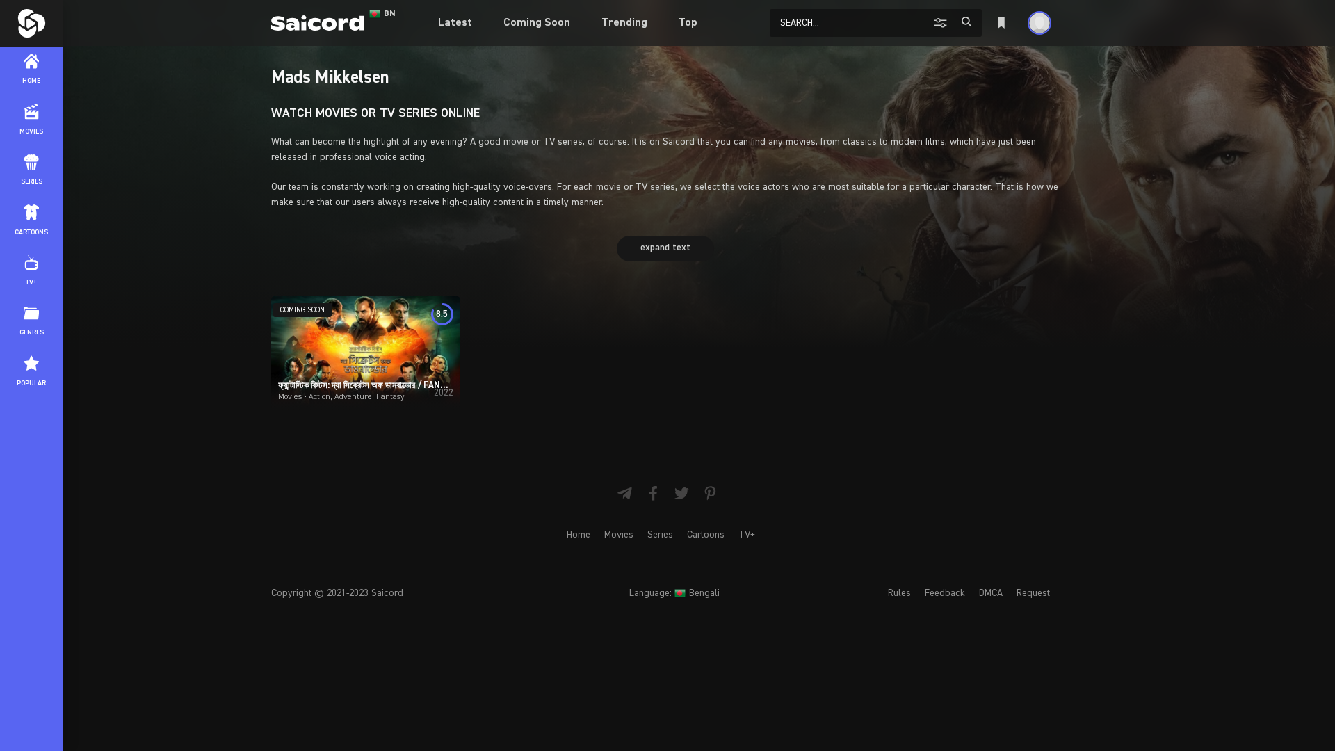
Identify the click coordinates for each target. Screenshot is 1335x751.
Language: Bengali (674, 593)
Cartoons (706, 535)
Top (688, 23)
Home (578, 535)
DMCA (991, 593)
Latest (455, 23)
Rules (899, 593)
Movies (618, 535)
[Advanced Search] (942, 22)
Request (1033, 593)
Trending (624, 23)
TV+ (746, 535)
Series (660, 535)
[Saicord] (31, 23)
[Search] (966, 22)
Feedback (945, 593)
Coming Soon (536, 23)
